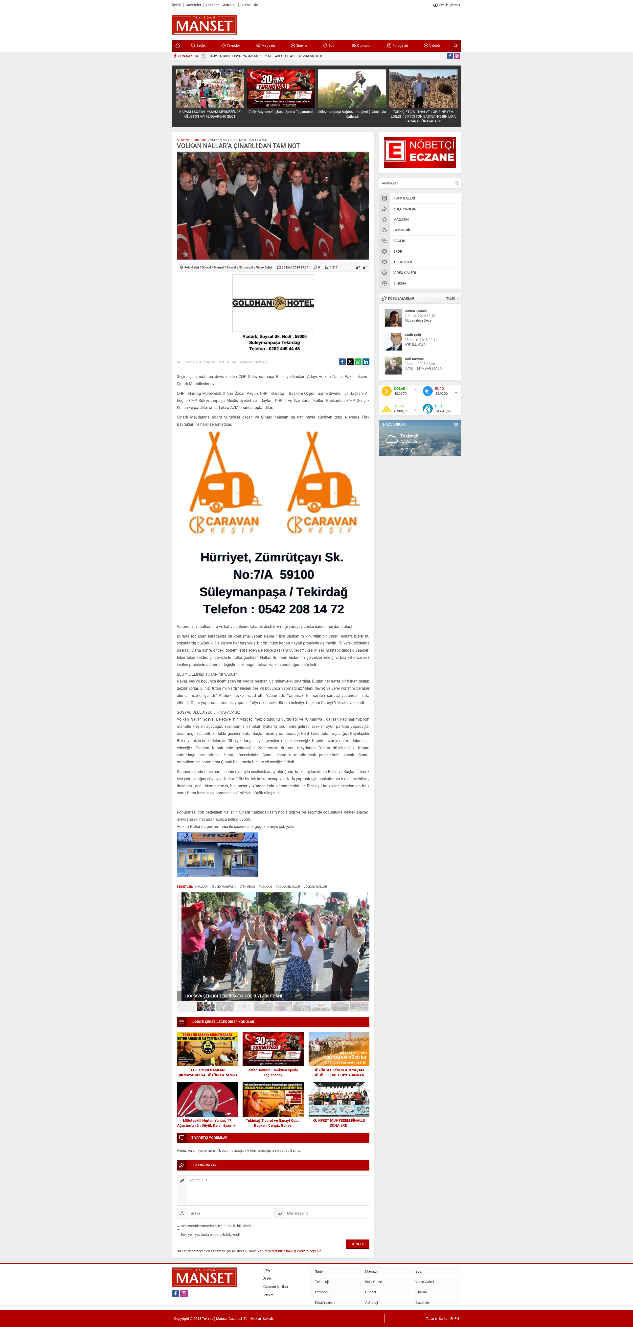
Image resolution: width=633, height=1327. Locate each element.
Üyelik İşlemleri (450, 4)
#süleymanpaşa (223, 886)
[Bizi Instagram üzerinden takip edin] (457, 56)
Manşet (219, 267)
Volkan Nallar (315, 886)
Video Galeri (264, 267)
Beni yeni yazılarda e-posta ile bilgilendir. (211, 1234)
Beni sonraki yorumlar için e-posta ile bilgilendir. (216, 1225)
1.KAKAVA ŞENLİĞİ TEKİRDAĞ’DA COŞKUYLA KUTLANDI (229, 995)
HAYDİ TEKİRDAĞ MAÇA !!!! (426, 368)
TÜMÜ (450, 298)
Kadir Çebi (413, 334)
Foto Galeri (200, 140)
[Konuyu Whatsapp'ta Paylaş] (358, 361)
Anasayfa (183, 140)
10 (359, 1006)
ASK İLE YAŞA (415, 344)
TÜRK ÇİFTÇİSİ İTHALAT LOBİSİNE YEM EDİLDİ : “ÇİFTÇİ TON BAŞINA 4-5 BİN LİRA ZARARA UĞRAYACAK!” (423, 116)
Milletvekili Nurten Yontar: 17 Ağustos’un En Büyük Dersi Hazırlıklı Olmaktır (207, 1125)
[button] (187, 1006)
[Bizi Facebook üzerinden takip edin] (450, 56)
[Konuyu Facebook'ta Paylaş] (342, 361)
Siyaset (231, 267)
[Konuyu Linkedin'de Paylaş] (365, 361)
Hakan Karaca (416, 311)
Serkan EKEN (449, 1318)
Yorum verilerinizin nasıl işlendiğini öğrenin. (289, 1251)
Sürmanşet (246, 267)
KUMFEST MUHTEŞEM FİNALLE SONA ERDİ (339, 1123)
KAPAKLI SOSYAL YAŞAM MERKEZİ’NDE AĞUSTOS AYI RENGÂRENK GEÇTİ (266, 56)
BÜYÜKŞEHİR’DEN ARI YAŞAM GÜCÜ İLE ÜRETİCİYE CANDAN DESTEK (339, 1074)
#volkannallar (288, 886)
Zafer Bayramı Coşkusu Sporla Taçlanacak (281, 111)
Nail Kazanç (414, 358)
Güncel (206, 267)
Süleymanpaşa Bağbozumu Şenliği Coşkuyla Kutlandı (352, 114)
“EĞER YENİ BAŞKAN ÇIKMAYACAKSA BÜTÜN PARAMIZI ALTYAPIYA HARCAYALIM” (207, 1074)
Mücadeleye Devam (419, 320)
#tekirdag (247, 886)
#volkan (265, 886)
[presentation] (204, 55)
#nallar (201, 886)
